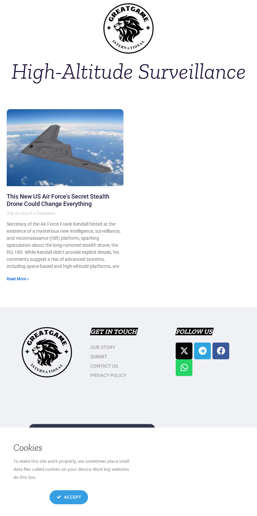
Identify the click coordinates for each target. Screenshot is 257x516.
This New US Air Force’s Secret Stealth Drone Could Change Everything (58, 200)
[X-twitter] (184, 351)
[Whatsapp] (184, 367)
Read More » (18, 279)
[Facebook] (220, 351)
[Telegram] (202, 351)
